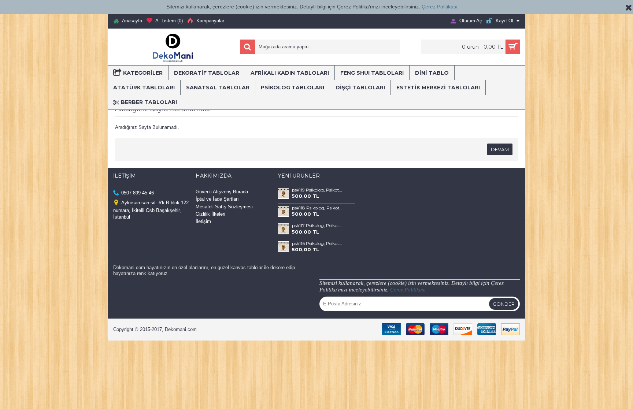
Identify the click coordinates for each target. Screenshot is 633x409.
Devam (500, 149)
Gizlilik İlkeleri (210, 214)
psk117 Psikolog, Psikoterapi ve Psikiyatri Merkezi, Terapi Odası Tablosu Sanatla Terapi (318, 225)
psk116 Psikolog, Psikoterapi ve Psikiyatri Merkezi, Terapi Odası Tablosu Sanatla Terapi (318, 243)
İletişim (203, 221)
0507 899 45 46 (137, 193)
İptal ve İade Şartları (217, 199)
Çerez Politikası (440, 7)
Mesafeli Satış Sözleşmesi (224, 206)
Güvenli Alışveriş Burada (222, 191)
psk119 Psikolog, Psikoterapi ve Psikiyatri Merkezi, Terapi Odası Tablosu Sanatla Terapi (318, 190)
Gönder (504, 304)
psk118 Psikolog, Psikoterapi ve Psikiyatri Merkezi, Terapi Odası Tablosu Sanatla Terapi (318, 208)
